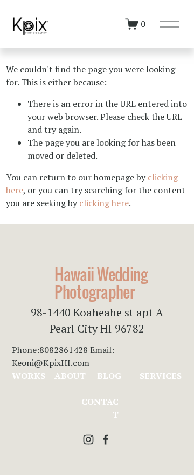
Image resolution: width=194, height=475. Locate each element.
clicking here (104, 203)
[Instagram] (88, 439)
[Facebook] (105, 439)
